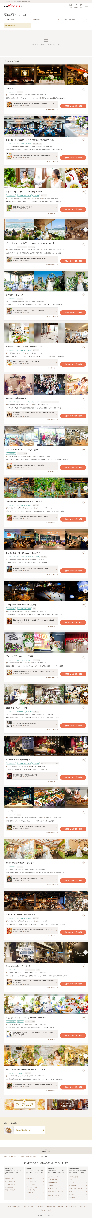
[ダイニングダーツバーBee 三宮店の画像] (46, 642)
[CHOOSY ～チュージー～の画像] (46, 281)
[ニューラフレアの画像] (46, 797)
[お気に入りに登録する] (84, 89)
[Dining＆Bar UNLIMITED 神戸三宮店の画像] (46, 591)
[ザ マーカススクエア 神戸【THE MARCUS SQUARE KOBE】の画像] (46, 229)
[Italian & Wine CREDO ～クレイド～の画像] (46, 849)
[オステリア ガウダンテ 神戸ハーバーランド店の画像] (46, 333)
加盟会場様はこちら (51, 1206)
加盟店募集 (60, 1206)
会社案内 (9, 1206)
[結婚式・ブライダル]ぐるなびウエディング (14, 1156)
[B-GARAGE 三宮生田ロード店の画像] (46, 746)
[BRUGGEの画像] (46, 74)
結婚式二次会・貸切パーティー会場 (34, 1156)
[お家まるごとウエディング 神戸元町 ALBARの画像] (46, 178)
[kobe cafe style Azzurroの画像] (46, 384)
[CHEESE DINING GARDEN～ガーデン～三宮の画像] (46, 488)
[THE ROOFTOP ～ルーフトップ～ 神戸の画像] (46, 436)
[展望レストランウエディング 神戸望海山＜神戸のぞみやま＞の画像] (46, 126)
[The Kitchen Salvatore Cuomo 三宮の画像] (46, 901)
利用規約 (14, 1206)
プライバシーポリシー (29, 1206)
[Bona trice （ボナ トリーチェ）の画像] (46, 952)
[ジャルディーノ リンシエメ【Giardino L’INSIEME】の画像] (46, 1004)
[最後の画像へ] (85, 75)
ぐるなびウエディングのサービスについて (75, 1206)
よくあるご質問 (46, 1210)
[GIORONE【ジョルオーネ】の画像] (46, 694)
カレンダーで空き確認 (74, 157)
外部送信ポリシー (40, 1206)
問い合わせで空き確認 (74, 106)
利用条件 (20, 1206)
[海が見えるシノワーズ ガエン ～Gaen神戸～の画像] (46, 539)
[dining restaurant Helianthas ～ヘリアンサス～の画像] (46, 1055)
